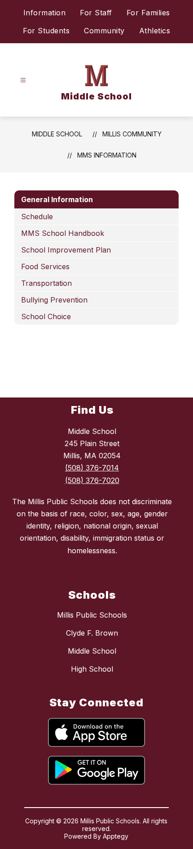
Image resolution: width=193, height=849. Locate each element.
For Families (148, 12)
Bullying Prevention (54, 299)
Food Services (45, 266)
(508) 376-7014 (92, 467)
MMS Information (106, 155)
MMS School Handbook (62, 233)
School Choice (46, 316)
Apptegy (115, 836)
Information (44, 12)
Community (104, 30)
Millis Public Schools (92, 614)
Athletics (155, 30)
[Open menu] (23, 80)
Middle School (57, 134)
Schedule (37, 216)
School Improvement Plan (66, 249)
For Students (46, 30)
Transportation (46, 283)
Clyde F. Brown (92, 632)
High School (92, 668)
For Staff (96, 12)
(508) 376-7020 (92, 480)
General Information (57, 199)
